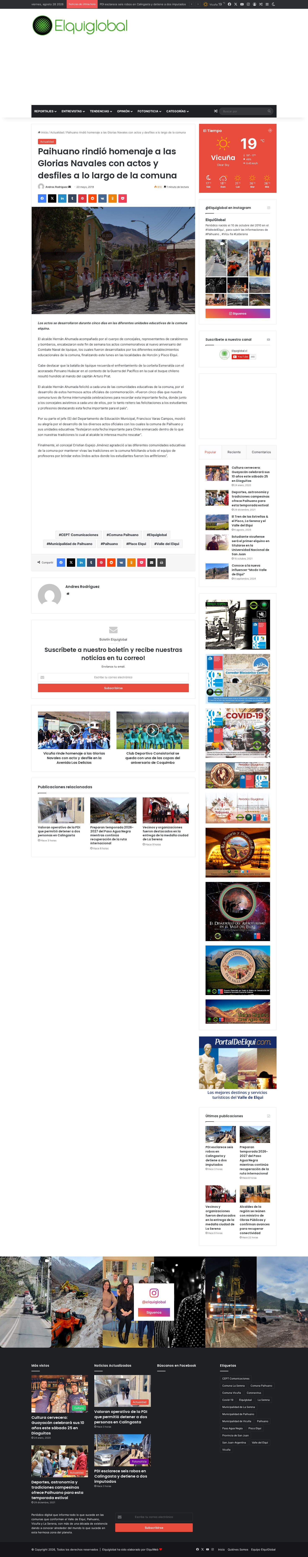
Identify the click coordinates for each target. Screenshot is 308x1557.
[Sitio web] (67, 593)
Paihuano (110, 544)
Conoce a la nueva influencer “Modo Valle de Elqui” (249, 569)
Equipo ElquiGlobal (263, 1549)
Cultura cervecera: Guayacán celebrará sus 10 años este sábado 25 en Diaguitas (251, 474)
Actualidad (57, 132)
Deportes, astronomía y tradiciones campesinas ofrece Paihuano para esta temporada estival (250, 498)
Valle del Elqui (168, 544)
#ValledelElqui (215, 229)
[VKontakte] (102, 198)
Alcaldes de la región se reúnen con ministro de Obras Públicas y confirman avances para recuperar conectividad (255, 1220)
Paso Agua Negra (232, 1428)
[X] (52, 198)
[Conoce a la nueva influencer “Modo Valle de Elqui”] (217, 571)
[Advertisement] (154, 73)
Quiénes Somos (238, 1549)
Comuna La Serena (233, 1385)
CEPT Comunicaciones (79, 535)
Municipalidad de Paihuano (70, 544)
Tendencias (99, 111)
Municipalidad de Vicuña (236, 1421)
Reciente (234, 452)
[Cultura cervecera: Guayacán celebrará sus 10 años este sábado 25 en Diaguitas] (217, 473)
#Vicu (225, 234)
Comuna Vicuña (231, 1392)
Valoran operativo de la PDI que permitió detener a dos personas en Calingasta (59, 831)
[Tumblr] (72, 198)
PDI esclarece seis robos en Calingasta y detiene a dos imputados (219, 1156)
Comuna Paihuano (123, 535)
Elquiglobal (158, 535)
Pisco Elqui (137, 544)
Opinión (123, 111)
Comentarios (261, 452)
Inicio (44, 132)
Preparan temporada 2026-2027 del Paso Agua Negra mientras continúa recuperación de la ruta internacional (111, 835)
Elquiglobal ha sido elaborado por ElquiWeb (130, 1549)
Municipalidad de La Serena (238, 1407)
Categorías (176, 111)
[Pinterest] (82, 198)
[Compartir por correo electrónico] (151, 562)
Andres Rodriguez (56, 186)
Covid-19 (227, 1399)
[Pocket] (122, 198)
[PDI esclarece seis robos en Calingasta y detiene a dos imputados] (221, 1134)
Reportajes (43, 111)
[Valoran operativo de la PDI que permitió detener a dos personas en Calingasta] (61, 810)
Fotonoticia (148, 111)
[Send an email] (69, 186)
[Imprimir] (161, 562)
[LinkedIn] (62, 198)
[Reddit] (92, 198)
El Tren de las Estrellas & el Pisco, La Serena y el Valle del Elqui (250, 520)
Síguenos (239, 313)
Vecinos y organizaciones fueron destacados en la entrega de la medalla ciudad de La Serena (165, 833)
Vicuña (226, 1449)
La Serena (264, 1399)
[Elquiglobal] (80, 25)
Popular (210, 452)
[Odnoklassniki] (112, 198)
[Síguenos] (154, 1295)
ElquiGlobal (216, 220)
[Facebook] (42, 198)
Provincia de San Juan (235, 1435)
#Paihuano (212, 234)
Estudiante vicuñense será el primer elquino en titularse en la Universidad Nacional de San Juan (250, 545)
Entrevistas (72, 111)
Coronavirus (254, 1392)
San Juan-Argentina (234, 1442)
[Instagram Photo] (237, 258)
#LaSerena (241, 234)
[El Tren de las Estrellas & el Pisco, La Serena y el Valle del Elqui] (217, 522)
